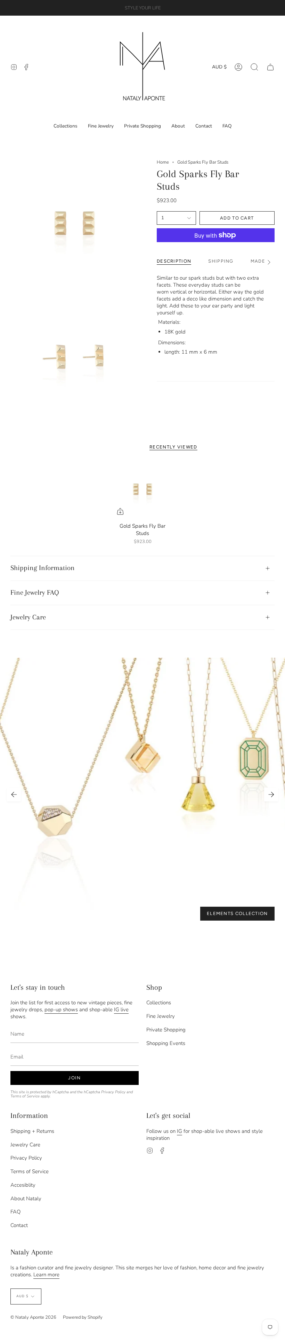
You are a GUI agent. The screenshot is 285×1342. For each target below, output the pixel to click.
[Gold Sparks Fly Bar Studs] (142, 489)
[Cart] (270, 67)
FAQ (15, 1211)
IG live (121, 1009)
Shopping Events (165, 1043)
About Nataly (25, 1198)
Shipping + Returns (32, 1131)
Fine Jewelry (160, 1016)
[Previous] (14, 794)
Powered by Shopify (83, 1317)
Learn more (46, 1274)
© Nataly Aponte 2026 (33, 1317)
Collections (158, 1002)
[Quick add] (120, 511)
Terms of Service (25, 1096)
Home (163, 162)
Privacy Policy (113, 1092)
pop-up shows (61, 1009)
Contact (19, 1225)
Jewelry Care (28, 617)
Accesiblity (22, 1185)
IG (179, 1131)
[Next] (271, 794)
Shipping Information (42, 568)
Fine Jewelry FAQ (34, 592)
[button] (254, 67)
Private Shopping (166, 1029)
